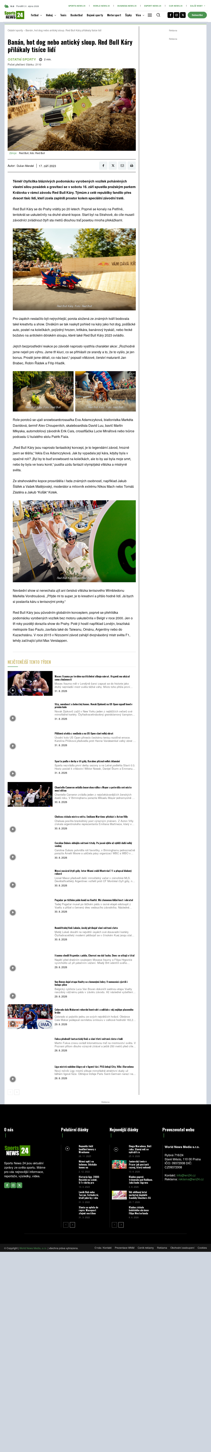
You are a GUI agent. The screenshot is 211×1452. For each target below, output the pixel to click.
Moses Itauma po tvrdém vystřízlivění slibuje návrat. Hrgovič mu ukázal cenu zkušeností (92, 678)
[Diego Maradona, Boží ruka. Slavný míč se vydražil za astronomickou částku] (119, 1149)
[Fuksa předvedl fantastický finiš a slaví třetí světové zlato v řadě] (30, 1044)
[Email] (122, 165)
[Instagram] (176, 15)
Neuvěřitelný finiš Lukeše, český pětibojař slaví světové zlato (86, 927)
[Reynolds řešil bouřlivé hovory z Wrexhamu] (70, 1149)
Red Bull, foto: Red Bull (32, 153)
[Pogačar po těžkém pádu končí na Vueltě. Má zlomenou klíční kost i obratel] (30, 905)
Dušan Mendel (25, 165)
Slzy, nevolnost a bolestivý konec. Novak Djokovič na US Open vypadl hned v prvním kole (93, 705)
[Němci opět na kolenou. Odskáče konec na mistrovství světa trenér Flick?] (70, 1164)
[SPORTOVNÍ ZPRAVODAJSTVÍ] (11, 15)
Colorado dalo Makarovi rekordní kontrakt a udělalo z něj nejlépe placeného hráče (94, 1011)
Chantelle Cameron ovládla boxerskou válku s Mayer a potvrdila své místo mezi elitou (93, 789)
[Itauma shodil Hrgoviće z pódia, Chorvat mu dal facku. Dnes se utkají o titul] (30, 961)
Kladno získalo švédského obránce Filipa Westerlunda (139, 1210)
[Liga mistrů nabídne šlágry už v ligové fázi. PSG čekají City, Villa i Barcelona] (30, 1072)
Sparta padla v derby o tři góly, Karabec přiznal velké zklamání (87, 761)
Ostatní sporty (15, 30)
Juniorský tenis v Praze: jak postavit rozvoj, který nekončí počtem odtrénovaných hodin (141, 1167)
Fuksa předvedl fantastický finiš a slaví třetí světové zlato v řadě (89, 1038)
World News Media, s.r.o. (33, 1248)
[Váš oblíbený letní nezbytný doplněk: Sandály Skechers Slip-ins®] (119, 1195)
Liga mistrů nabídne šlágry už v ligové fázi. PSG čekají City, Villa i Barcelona (94, 1066)
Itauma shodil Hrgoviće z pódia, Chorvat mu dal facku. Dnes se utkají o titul (94, 955)
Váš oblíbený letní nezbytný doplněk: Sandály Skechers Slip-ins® (141, 1196)
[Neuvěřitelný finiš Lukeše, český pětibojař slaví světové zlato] (30, 933)
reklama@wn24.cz (191, 1179)
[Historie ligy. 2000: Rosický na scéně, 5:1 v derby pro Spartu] (70, 1179)
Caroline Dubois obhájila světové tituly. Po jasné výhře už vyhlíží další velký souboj (93, 844)
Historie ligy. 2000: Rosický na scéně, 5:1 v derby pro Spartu (89, 1181)
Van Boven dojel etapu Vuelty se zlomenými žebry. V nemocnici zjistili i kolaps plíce (91, 983)
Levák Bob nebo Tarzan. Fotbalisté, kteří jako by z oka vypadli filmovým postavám (89, 1198)
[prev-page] (10, 1092)
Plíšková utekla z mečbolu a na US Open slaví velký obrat (84, 733)
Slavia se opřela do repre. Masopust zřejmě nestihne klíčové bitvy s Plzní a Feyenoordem (89, 1213)
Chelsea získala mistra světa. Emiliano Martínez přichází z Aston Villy (91, 816)
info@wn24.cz (186, 1175)
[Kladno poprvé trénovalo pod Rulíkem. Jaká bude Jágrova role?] (119, 1179)
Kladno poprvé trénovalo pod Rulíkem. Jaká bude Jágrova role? (141, 1181)
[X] (183, 15)
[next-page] (16, 1092)
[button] (158, 15)
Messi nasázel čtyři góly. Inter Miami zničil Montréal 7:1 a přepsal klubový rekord (93, 872)
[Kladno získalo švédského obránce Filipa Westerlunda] (119, 1210)
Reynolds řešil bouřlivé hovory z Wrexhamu (87, 1149)
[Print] (132, 165)
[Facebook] (170, 15)
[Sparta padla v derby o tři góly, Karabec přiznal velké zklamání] (30, 766)
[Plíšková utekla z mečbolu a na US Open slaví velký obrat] (30, 739)
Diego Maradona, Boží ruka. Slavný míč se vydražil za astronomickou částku (140, 1150)
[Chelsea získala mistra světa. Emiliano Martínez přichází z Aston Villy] (30, 822)
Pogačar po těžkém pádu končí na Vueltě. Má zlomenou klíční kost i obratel (94, 900)
